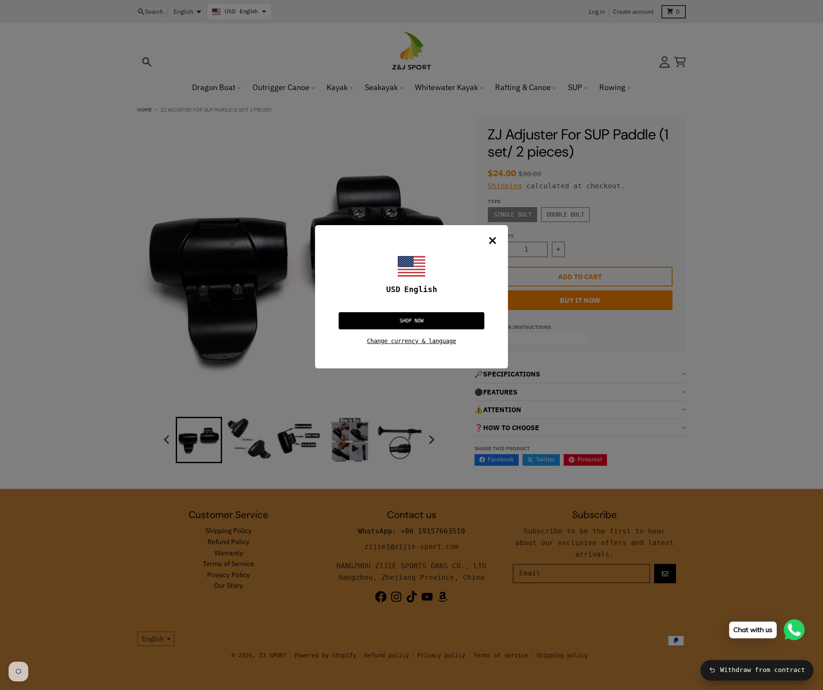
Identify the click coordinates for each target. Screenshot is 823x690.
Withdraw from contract (762, 670)
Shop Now (411, 321)
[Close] (492, 240)
